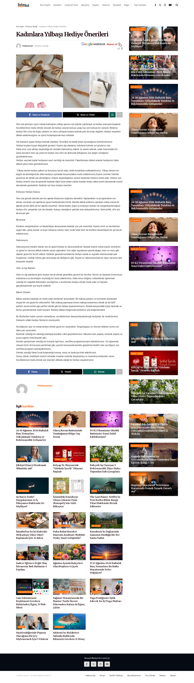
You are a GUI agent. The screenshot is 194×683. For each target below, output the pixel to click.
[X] (160, 5)
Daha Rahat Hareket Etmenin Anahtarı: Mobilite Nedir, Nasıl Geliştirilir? (69, 534)
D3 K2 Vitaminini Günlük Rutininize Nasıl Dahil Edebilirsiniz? (104, 433)
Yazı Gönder (140, 5)
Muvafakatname (134, 675)
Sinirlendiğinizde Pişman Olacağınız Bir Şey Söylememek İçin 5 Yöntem (32, 635)
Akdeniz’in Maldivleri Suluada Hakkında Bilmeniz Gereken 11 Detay (69, 635)
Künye (102, 675)
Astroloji (23, 424)
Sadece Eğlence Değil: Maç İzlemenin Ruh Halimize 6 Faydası (31, 566)
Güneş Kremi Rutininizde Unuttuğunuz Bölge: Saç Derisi (67, 433)
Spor (20, 557)
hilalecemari (27, 45)
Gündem (57, 5)
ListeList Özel (71, 5)
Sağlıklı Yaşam (99, 424)
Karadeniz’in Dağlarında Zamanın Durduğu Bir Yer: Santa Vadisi (105, 534)
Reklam (162, 675)
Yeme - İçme (60, 459)
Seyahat (117, 5)
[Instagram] (165, 5)
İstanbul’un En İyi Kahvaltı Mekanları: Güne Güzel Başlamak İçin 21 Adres (31, 534)
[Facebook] (155, 5)
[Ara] (177, 5)
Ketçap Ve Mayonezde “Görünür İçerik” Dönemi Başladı (68, 468)
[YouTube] (170, 5)
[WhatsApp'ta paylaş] (112, 114)
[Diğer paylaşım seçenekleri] (119, 114)
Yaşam (95, 5)
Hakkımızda (90, 675)
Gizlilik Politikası (116, 675)
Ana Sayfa (45, 5)
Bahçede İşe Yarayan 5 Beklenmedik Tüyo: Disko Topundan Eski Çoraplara (105, 468)
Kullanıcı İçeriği (31, 26)
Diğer (126, 5)
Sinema (106, 5)
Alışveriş (85, 5)
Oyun (57, 491)
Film (94, 491)
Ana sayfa (20, 26)
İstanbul (22, 526)
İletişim (173, 675)
